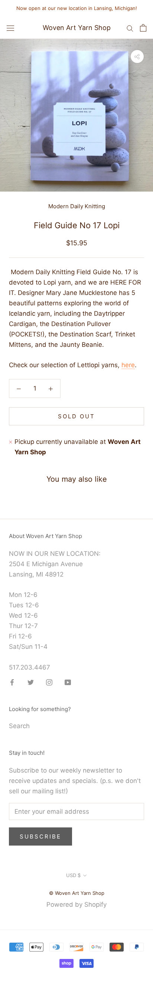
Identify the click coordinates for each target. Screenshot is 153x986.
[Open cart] (143, 27)
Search (19, 726)
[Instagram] (49, 682)
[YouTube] (68, 682)
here (128, 365)
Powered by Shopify (76, 904)
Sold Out (76, 416)
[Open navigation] (10, 28)
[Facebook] (12, 682)
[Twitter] (30, 682)
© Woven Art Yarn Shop (76, 893)
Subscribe (40, 836)
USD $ (73, 875)
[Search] (130, 27)
